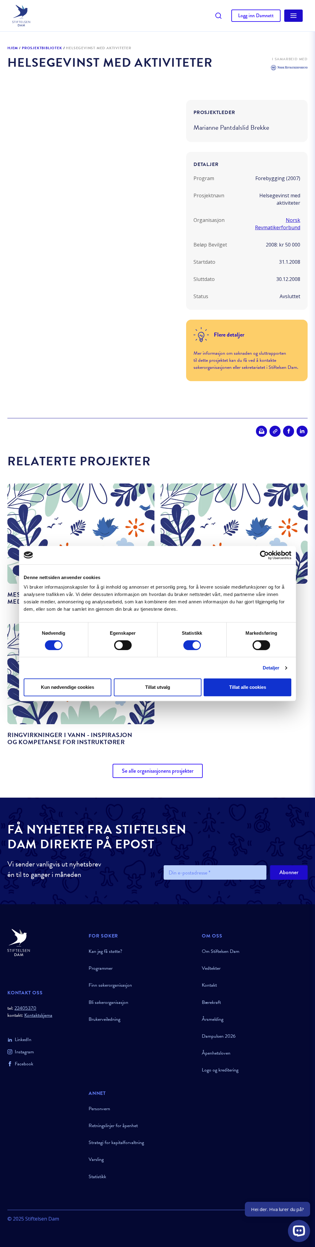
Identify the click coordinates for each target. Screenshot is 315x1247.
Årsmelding (212, 1019)
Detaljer (271, 667)
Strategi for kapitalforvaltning (116, 1142)
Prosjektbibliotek (42, 48)
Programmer (101, 968)
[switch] (123, 645)
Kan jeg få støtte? (105, 951)
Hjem (12, 48)
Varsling (96, 1159)
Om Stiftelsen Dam (220, 951)
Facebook (24, 1063)
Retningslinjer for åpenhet (113, 1125)
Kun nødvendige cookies (67, 687)
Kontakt (209, 985)
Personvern (99, 1108)
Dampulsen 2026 (219, 1036)
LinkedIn (23, 1039)
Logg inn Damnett (256, 15)
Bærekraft (211, 1002)
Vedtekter (211, 968)
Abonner (288, 872)
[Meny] (293, 16)
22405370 (25, 1008)
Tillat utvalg (157, 687)
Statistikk (97, 1176)
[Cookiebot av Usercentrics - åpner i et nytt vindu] (264, 555)
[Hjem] (44, 942)
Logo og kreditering (220, 1070)
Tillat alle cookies (247, 687)
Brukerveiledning (104, 1019)
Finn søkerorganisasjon (110, 985)
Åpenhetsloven (216, 1053)
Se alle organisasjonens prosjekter (157, 771)
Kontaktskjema (38, 1015)
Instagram (24, 1052)
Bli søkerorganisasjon (108, 1002)
